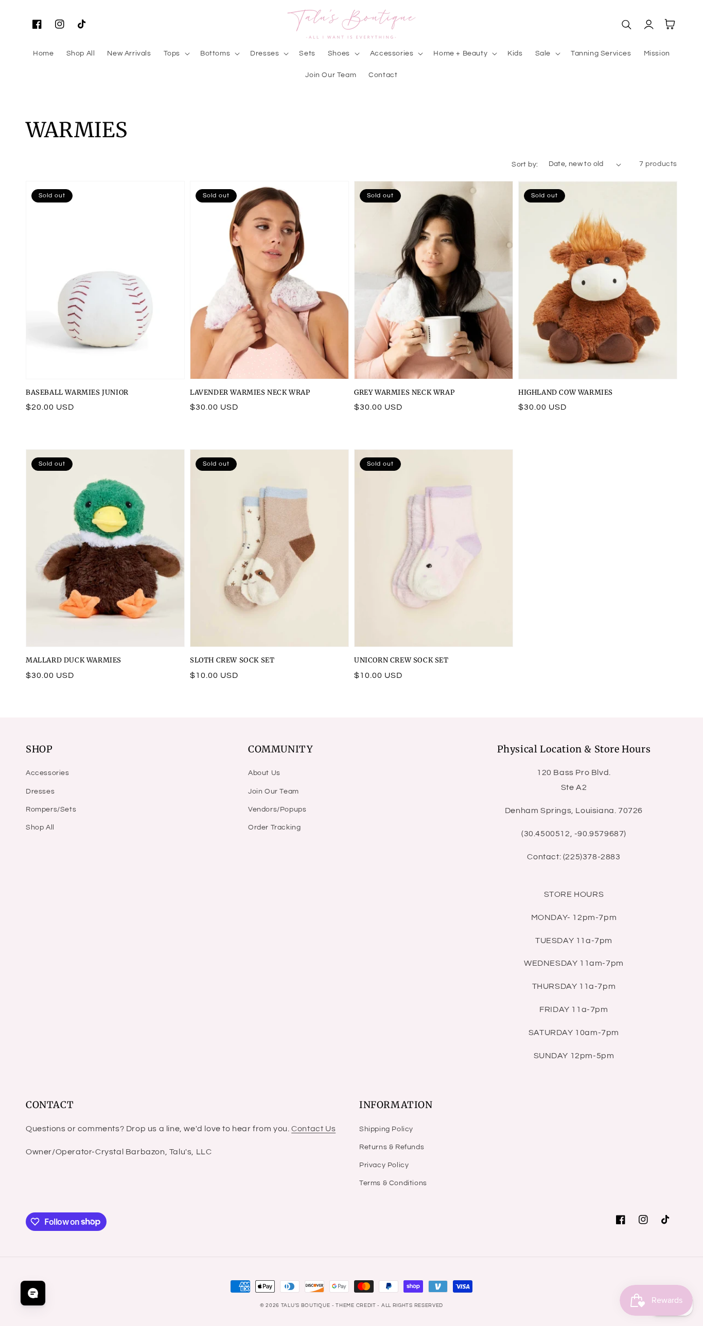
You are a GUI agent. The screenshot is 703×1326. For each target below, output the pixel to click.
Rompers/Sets (51, 809)
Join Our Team (273, 791)
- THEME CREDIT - (356, 1305)
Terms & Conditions (393, 1183)
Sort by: (525, 164)
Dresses (40, 791)
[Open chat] (33, 1293)
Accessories (47, 773)
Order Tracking (274, 827)
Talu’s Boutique (305, 1305)
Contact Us (313, 1129)
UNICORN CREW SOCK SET (401, 660)
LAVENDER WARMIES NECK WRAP (250, 392)
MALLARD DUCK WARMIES (73, 660)
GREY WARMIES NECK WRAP (404, 392)
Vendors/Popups (277, 809)
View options (105, 356)
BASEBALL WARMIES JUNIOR (77, 392)
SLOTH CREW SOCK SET (232, 660)
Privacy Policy (384, 1165)
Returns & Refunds (391, 1147)
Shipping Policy (386, 1129)
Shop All (40, 827)
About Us (264, 773)
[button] (175, 53)
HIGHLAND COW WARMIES (565, 392)
